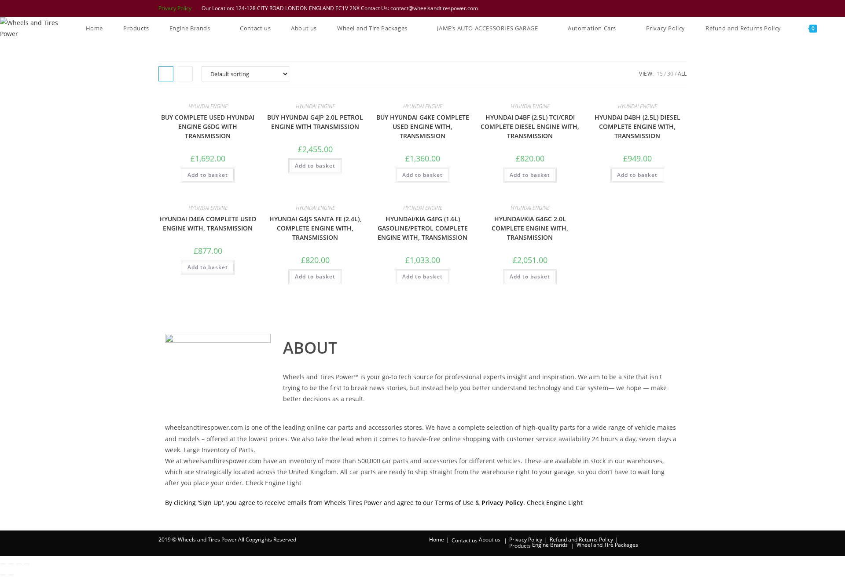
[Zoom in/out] (3, 564)
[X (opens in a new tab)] (626, 8)
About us (489, 539)
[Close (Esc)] (27, 564)
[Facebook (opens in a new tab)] (637, 8)
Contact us (465, 540)
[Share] (19, 564)
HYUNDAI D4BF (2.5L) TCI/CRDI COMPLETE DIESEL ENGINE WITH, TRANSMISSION (530, 126)
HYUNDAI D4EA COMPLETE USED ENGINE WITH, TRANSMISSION (207, 223)
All (682, 73)
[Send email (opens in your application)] (682, 8)
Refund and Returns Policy (581, 539)
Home (436, 539)
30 (670, 73)
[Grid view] (165, 73)
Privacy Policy (174, 8)
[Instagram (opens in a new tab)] (660, 8)
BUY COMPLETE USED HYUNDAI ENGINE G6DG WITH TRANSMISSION (207, 126)
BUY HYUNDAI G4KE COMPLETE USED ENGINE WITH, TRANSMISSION (422, 126)
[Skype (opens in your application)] (672, 8)
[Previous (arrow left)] (3, 575)
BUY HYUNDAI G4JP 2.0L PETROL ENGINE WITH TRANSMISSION (315, 122)
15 (660, 73)
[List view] (185, 73)
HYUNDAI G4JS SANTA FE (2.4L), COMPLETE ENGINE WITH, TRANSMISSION (315, 228)
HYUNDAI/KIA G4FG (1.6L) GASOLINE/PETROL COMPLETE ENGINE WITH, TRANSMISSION (423, 228)
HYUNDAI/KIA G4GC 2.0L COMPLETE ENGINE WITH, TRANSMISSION (530, 228)
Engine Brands (550, 545)
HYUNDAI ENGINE (208, 106)
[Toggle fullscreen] (11, 564)
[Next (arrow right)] (11, 575)
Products (520, 545)
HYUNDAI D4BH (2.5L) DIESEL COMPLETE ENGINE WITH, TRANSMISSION (637, 126)
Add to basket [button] (207, 175)
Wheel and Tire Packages (607, 545)
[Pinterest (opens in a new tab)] (649, 8)
